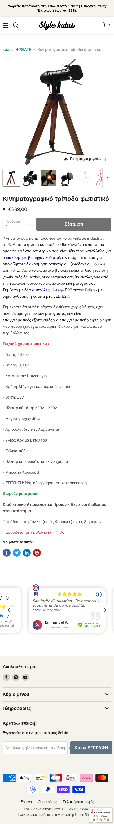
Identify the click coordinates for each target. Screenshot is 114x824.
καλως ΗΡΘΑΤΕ (17, 50)
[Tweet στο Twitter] (17, 553)
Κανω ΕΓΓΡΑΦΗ (91, 748)
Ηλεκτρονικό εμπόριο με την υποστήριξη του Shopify (57, 814)
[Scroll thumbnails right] (106, 178)
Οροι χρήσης (47, 802)
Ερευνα (26, 802)
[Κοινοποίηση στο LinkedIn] (27, 553)
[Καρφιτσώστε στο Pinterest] (37, 553)
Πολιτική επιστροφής (78, 802)
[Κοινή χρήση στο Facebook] (7, 553)
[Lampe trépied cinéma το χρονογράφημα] (11, 177)
